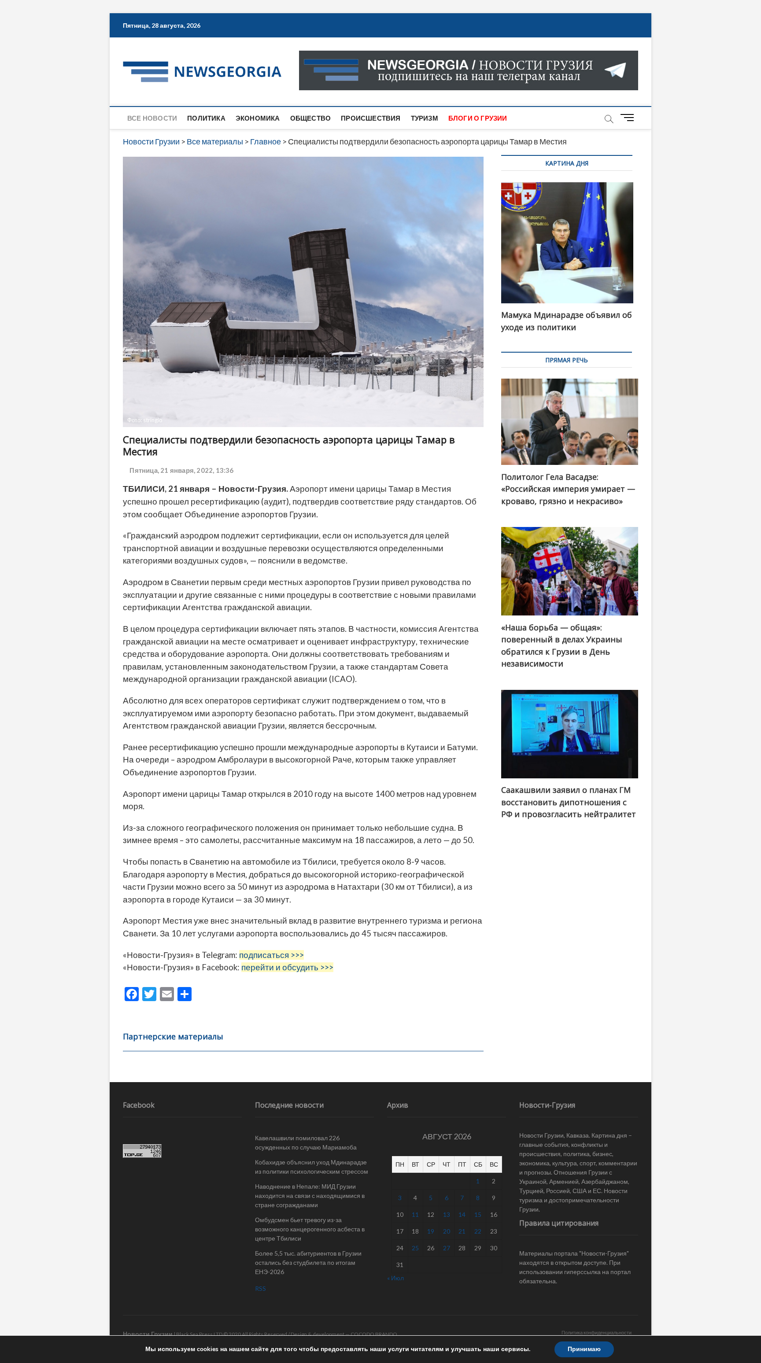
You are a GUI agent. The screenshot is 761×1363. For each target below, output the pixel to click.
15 (477, 1214)
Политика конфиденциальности (597, 1332)
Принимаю (584, 1349)
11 (415, 1214)
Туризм (424, 118)
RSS (260, 1288)
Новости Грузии (148, 1333)
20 (446, 1231)
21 (461, 1231)
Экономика (258, 118)
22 (477, 1231)
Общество (310, 118)
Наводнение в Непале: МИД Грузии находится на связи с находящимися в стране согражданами (310, 1195)
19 (430, 1231)
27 (446, 1248)
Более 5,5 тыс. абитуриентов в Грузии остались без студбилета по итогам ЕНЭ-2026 (308, 1262)
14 (461, 1214)
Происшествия (370, 118)
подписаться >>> (271, 955)
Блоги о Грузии (477, 118)
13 (446, 1214)
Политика (206, 118)
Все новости (152, 118)
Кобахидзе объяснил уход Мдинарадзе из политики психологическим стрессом (311, 1166)
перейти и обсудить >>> (287, 967)
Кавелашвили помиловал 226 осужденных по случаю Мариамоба (306, 1142)
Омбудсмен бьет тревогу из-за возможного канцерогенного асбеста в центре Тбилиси (310, 1229)
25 (415, 1248)
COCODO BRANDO (374, 1334)
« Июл (395, 1278)
